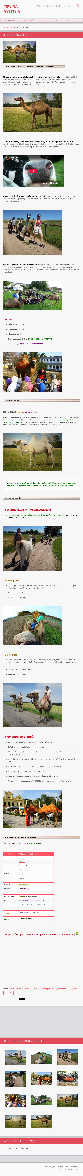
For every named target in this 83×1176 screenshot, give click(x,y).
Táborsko (8, 993)
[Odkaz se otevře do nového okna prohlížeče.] (19, 52)
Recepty (59, 20)
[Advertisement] (41, 1022)
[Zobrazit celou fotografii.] (15, 1057)
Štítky (5, 989)
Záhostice (73, 989)
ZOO (35, 989)
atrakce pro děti (47, 989)
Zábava (45, 20)
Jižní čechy (61, 989)
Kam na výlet (9, 20)
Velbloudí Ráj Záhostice (20, 989)
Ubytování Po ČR (28, 20)
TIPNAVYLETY (7, 27)
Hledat (78, 6)
